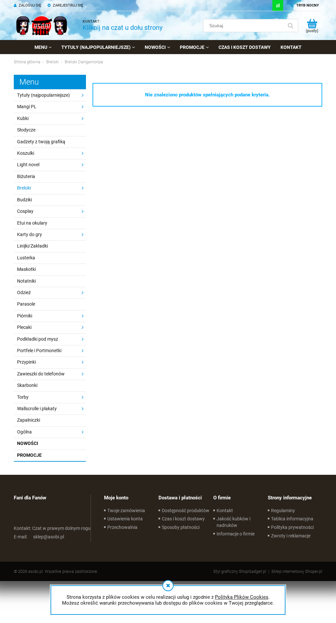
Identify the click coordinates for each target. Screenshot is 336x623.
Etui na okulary (32, 223)
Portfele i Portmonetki (39, 350)
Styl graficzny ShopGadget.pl (239, 571)
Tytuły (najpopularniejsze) (43, 95)
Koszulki (25, 153)
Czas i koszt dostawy (183, 518)
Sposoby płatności (181, 527)
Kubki (23, 118)
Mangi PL (26, 106)
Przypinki (26, 362)
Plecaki (24, 327)
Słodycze (26, 129)
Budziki (24, 199)
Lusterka (26, 257)
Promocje (29, 455)
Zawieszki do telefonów (41, 373)
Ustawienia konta (125, 518)
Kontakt (225, 510)
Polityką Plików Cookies (241, 597)
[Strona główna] (42, 25)
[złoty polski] (277, 5)
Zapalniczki (28, 420)
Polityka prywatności (292, 527)
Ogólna (24, 431)
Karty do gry (29, 234)
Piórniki (24, 315)
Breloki (24, 188)
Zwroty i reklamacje (290, 535)
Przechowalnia (122, 527)
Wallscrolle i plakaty (37, 408)
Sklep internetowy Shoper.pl (296, 571)
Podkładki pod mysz (37, 339)
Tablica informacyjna (292, 518)
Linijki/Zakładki (32, 246)
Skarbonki (27, 385)
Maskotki (26, 269)
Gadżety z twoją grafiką (41, 141)
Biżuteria (26, 176)
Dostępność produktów (185, 510)
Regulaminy (283, 510)
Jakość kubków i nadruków (233, 522)
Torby (23, 397)
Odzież (24, 292)
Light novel (28, 164)
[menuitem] (43, 47)
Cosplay (25, 211)
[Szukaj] (290, 25)
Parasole (26, 304)
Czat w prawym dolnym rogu (52, 528)
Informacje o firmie (236, 533)
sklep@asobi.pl (39, 536)
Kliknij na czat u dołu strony (122, 27)
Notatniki (26, 281)
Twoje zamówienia (126, 510)
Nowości (27, 443)
